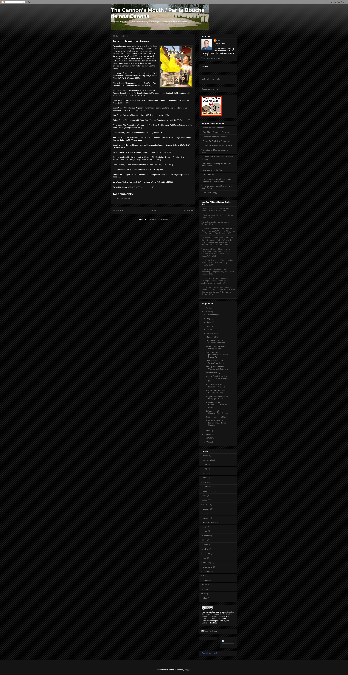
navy (203, 473)
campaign (205, 571)
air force (205, 478)
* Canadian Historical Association (215, 137)
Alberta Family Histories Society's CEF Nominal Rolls (217, 378)
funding (204, 580)
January (210, 337)
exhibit (204, 527)
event (203, 482)
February (211, 333)
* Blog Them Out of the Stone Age (216, 132)
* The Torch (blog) (209, 193)
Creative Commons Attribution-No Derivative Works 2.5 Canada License (217, 614)
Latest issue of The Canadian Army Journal (217, 412)
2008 (206, 434)
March (210, 329)
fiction (203, 576)
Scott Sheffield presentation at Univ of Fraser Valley (217, 354)
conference (206, 486)
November (211, 315)
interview (205, 585)
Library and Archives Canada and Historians (217, 367)
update (204, 598)
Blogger (187, 670)
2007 (206, 438)
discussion (205, 553)
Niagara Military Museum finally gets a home (217, 397)
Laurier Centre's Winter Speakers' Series (216, 391)
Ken (218, 40)
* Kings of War (207, 175)
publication (206, 460)
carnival (204, 549)
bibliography (206, 567)
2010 (206, 312)
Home (153, 210)
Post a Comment (123, 199)
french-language (208, 522)
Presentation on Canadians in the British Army (217, 404)
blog (203, 513)
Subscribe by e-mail (209, 89)
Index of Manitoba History (217, 417)
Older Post (188, 210)
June (209, 322)
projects (204, 518)
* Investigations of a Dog (211, 170)
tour (203, 594)
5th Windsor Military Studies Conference (215, 341)
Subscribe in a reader (211, 79)
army (203, 455)
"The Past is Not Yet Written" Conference (216, 361)
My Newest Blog (213, 372)
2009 (206, 431)
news (203, 558)
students (205, 536)
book (203, 469)
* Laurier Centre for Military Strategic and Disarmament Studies (217, 180)
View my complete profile (212, 58)
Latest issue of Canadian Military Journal (217, 347)
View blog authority (209, 653)
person (204, 531)
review (204, 500)
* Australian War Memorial (212, 128)
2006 (206, 442)
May (209, 326)
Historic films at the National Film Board (215, 385)
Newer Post (118, 210)
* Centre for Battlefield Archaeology (216, 141)
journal (204, 464)
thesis (203, 495)
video (203, 540)
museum (205, 509)
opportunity (206, 562)
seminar (204, 589)
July (209, 318)
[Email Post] (153, 187)
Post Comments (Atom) (158, 219)
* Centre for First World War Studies (216, 145)
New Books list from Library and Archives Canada (216, 422)
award (204, 545)
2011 (206, 308)
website (204, 504)
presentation (206, 491)
